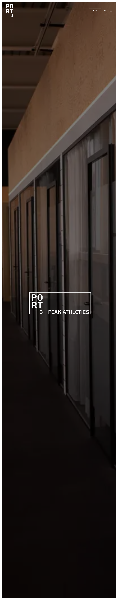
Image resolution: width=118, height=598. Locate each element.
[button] (108, 10)
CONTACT (95, 11)
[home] (9, 10)
